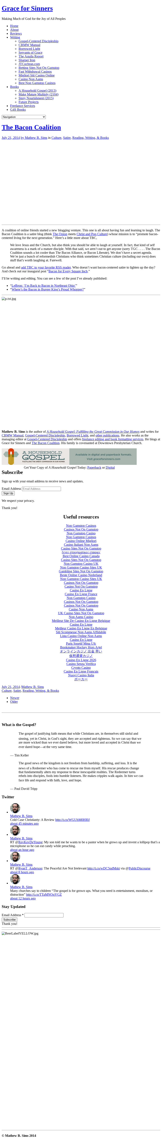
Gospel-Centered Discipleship (38, 41)
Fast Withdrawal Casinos (35, 71)
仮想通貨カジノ (81, 656)
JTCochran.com (29, 64)
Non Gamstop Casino (81, 533)
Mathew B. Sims (33, 687)
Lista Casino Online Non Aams (81, 636)
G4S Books (18, 109)
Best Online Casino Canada (81, 556)
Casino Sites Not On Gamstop (81, 548)
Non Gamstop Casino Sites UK (81, 567)
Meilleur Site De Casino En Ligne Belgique (81, 620)
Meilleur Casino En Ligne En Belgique (81, 628)
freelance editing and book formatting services (112, 439)
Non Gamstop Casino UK (81, 563)
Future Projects (29, 102)
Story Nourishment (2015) (36, 98)
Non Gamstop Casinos (81, 525)
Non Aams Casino (81, 617)
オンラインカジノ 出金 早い (81, 651)
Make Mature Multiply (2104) (38, 94)
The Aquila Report (31, 56)
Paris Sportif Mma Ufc (81, 643)
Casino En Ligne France (81, 594)
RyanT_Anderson (30, 868)
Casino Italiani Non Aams (81, 544)
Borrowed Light (29, 48)
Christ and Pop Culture (92, 234)
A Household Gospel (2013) (37, 90)
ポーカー (81, 679)
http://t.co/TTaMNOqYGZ (44, 894)
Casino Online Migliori (81, 541)
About (14, 29)
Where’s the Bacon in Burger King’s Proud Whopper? (48, 289)
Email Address (11, 488)
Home (14, 26)
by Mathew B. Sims (34, 137)
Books (14, 87)
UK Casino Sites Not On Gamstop (81, 613)
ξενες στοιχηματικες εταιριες (81, 552)
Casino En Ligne (81, 590)
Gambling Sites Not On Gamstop (81, 571)
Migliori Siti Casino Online (37, 75)
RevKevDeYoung (30, 842)
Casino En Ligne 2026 (81, 660)
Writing (15, 37)
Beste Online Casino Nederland (81, 575)
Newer (14, 698)
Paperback (94, 467)
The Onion (60, 234)
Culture (56, 137)
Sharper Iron (27, 60)
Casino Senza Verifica (81, 664)
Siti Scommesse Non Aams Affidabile (81, 632)
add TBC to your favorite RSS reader (46, 267)
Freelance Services (22, 106)
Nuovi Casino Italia (81, 675)
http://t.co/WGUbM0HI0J (72, 820)
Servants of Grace (30, 52)
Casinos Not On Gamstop (81, 529)
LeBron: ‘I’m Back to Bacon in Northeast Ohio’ (44, 285)
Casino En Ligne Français (81, 671)
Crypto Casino (81, 667)
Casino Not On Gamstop (81, 586)
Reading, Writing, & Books (90, 137)
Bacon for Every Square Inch (68, 271)
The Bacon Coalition (31, 127)
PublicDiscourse (139, 868)
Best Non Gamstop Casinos (37, 83)
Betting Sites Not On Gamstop (39, 68)
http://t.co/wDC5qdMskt (103, 868)
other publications (107, 435)
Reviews (16, 33)
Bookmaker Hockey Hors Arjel (81, 647)
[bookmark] (27, 8)
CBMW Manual (29, 45)
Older (14, 701)
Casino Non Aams (31, 79)
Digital (110, 467)
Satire (67, 137)
